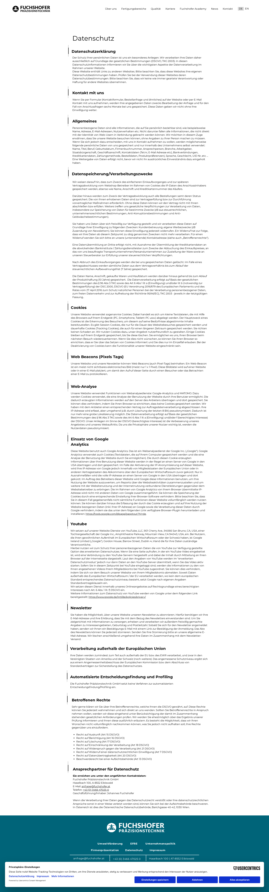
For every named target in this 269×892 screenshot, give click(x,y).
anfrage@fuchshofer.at (96, 786)
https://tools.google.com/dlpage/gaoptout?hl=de (116, 513)
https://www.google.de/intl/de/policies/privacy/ (117, 597)
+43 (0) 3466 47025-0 (96, 789)
